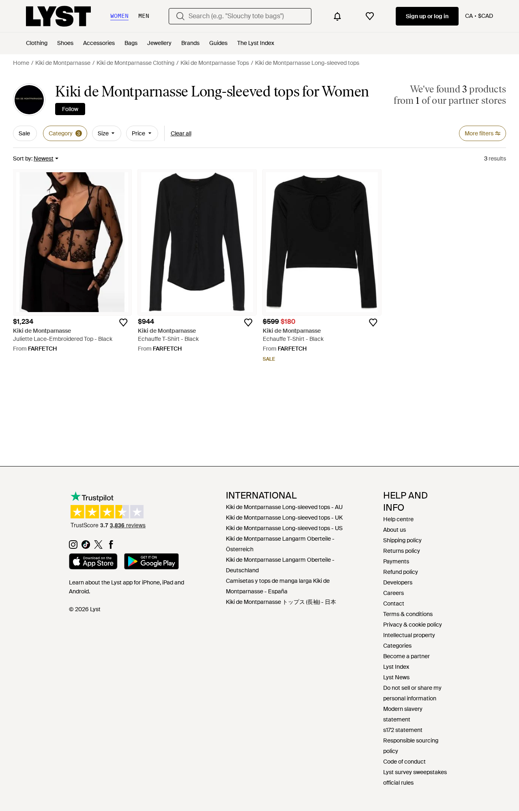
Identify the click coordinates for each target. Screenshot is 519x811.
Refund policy (400, 572)
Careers (393, 593)
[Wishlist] (370, 16)
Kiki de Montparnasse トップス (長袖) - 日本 (281, 602)
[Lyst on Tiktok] (85, 547)
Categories (397, 645)
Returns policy (401, 550)
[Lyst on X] (98, 547)
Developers (397, 582)
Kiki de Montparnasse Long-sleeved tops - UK (284, 517)
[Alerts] (337, 16)
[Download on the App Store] (93, 562)
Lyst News (396, 677)
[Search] (180, 16)
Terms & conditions (408, 614)
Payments (396, 561)
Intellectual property (409, 635)
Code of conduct (404, 761)
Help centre (398, 519)
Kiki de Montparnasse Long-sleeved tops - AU (284, 507)
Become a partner (406, 656)
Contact (393, 603)
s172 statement (402, 730)
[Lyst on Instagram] (73, 547)
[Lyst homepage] (58, 16)
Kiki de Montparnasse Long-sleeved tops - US (284, 528)
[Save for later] (123, 323)
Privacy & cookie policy (412, 624)
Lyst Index (396, 666)
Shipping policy (402, 540)
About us (394, 529)
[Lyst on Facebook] (111, 547)
